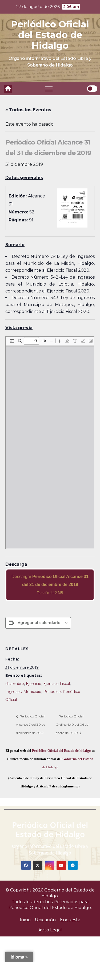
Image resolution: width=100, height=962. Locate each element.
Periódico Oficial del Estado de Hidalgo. (50, 907)
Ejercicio (33, 683)
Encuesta (70, 919)
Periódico (52, 691)
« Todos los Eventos (28, 109)
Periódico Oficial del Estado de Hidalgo (50, 35)
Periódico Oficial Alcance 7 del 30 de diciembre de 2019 (30, 724)
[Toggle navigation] (49, 88)
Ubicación (45, 919)
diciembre (14, 683)
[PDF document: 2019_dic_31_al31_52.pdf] (50, 442)
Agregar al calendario (39, 622)
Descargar (50, 584)
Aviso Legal (50, 929)
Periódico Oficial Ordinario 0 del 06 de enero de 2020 (72, 724)
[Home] (8, 89)
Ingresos (13, 691)
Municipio (32, 691)
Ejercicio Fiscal (56, 683)
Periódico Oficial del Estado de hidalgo (61, 751)
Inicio (25, 919)
